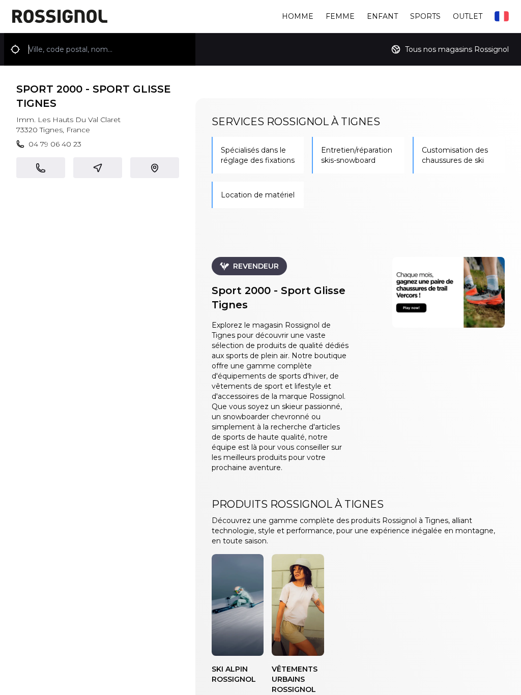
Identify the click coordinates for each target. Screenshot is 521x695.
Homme (297, 16)
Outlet (467, 16)
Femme (340, 16)
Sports (425, 16)
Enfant (382, 16)
